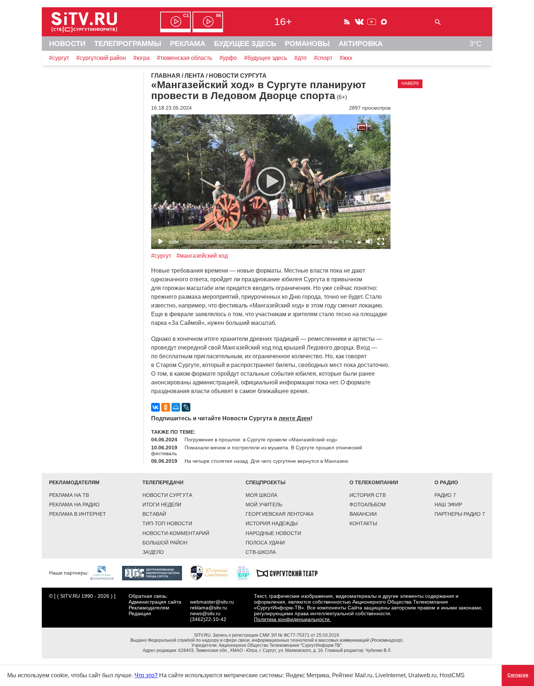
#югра (141, 58)
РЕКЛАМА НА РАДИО (74, 504)
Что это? (146, 675)
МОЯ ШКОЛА (261, 495)
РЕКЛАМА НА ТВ (69, 495)
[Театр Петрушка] (246, 572)
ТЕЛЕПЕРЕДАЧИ (162, 482)
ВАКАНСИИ (363, 514)
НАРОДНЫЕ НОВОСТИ (273, 533)
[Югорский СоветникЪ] (213, 572)
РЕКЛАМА (187, 43)
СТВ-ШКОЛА (261, 552)
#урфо (228, 58)
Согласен (517, 675)
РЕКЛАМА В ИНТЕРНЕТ (77, 514)
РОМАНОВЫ (307, 43)
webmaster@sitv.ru (212, 602)
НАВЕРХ (410, 83)
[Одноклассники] (165, 407)
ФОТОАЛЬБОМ (367, 504)
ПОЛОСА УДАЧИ (265, 543)
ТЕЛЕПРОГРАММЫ (127, 43)
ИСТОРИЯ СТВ (367, 495)
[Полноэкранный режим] (380, 241)
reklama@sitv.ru (208, 608)
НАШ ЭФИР (448, 504)
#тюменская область (184, 58)
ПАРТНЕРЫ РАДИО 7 (459, 514)
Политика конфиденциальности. (292, 619)
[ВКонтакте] (155, 407)
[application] (271, 181)
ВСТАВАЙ (154, 514)
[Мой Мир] (175, 407)
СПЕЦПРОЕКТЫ (266, 482)
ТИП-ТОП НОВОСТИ (167, 523)
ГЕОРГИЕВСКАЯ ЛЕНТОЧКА (279, 514)
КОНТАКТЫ (363, 523)
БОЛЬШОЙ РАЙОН (164, 543)
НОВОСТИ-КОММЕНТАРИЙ (175, 533)
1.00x (347, 242)
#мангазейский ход (202, 256)
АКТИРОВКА (361, 43)
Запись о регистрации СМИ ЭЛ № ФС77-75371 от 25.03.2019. (276, 635)
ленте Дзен (295, 418)
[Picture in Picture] (357, 241)
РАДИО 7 (445, 495)
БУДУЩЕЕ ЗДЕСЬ (245, 43)
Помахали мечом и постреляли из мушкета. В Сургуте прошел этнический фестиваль (256, 450)
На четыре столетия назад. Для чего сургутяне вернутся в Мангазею (266, 461)
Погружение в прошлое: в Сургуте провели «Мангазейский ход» (261, 439)
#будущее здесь (265, 58)
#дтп (300, 58)
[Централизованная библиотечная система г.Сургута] (155, 572)
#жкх (346, 58)
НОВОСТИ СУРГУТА (167, 495)
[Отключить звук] (369, 241)
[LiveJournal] (186, 407)
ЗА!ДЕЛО (153, 552)
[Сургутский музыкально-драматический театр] (290, 572)
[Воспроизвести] (271, 181)
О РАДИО (446, 482)
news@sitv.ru (205, 613)
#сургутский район (101, 58)
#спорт (323, 58)
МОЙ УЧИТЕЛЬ (264, 504)
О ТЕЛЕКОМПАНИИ (373, 482)
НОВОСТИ (67, 43)
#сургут (59, 58)
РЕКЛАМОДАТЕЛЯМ (74, 482)
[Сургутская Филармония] (105, 572)
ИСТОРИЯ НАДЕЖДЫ (272, 523)
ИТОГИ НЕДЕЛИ (161, 504)
